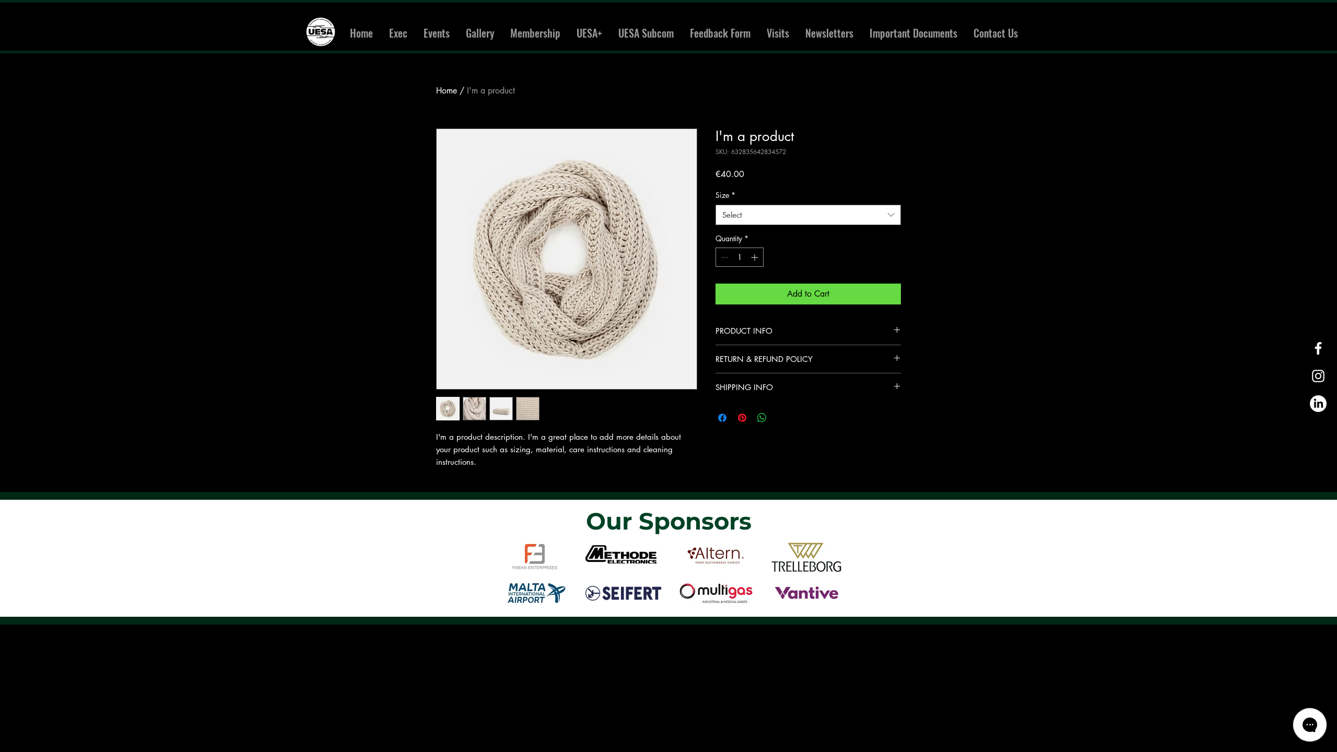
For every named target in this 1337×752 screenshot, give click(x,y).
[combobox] (808, 215)
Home (446, 90)
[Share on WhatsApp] (762, 418)
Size (725, 195)
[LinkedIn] (1318, 403)
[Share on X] (782, 418)
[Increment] (755, 257)
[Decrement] (723, 257)
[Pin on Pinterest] (742, 418)
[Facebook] (1318, 348)
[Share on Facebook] (722, 418)
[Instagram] (1318, 376)
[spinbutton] (739, 257)
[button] (436, 33)
